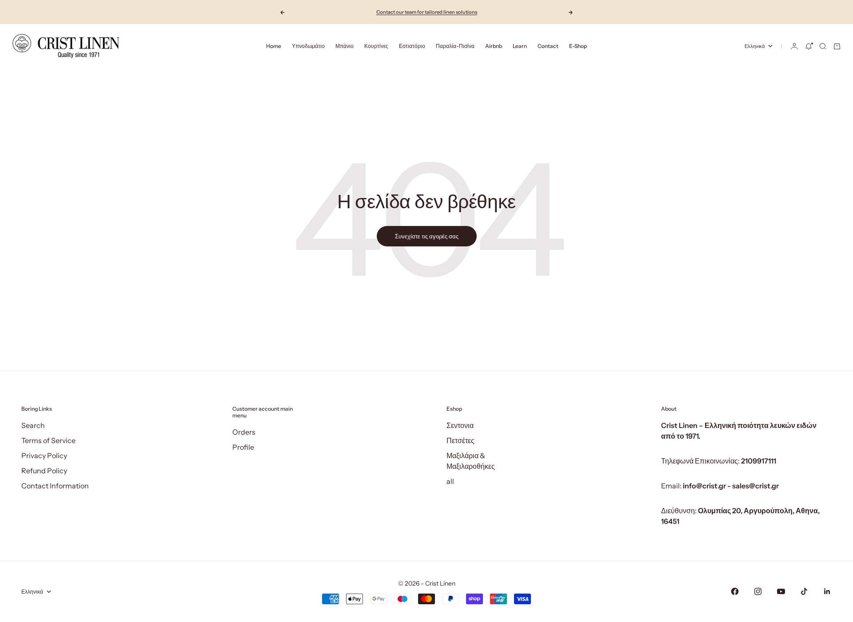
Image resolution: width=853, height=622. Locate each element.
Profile (243, 447)
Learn (520, 46)
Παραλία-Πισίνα (455, 46)
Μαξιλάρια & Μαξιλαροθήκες (470, 461)
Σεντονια (460, 425)
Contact (548, 46)
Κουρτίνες (376, 46)
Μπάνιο (344, 46)
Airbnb (493, 46)
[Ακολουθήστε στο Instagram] (757, 591)
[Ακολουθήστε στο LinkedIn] (827, 591)
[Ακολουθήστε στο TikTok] (804, 591)
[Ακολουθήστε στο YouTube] (781, 591)
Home (273, 46)
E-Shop (578, 46)
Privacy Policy (44, 455)
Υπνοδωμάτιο (308, 46)
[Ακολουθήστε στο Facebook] (734, 591)
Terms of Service (48, 440)
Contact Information (55, 485)
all (450, 481)
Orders (243, 432)
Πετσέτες (460, 440)
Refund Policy (44, 470)
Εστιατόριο (412, 46)
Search (33, 425)
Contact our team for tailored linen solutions (426, 12)
